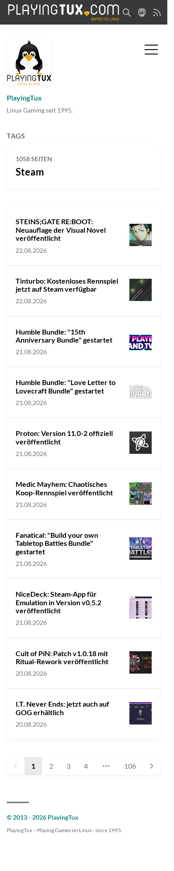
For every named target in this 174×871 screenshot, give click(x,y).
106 (130, 766)
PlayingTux (24, 97)
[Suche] (127, 12)
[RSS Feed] (157, 12)
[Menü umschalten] (151, 48)
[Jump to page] (106, 766)
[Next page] (152, 766)
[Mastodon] (142, 12)
